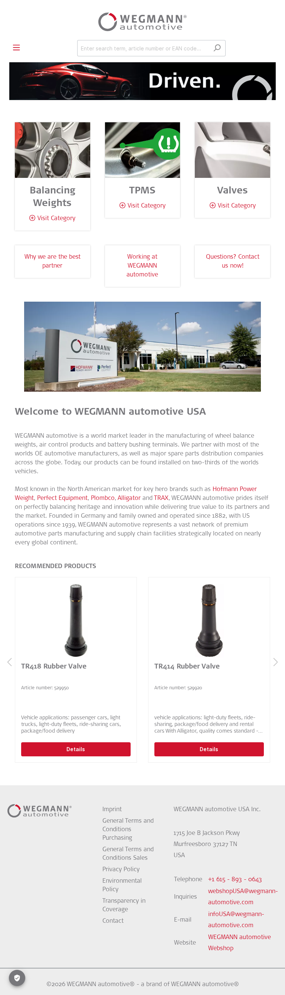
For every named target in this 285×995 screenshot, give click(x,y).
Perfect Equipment (62, 498)
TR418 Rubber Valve (53, 667)
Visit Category (56, 219)
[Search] (217, 48)
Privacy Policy (121, 870)
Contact (113, 921)
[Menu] (16, 48)
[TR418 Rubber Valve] (76, 620)
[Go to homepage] (142, 22)
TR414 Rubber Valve (187, 667)
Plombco (103, 498)
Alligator (129, 498)
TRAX (161, 498)
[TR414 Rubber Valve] (209, 620)
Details (76, 749)
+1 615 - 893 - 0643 (235, 880)
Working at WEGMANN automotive (142, 266)
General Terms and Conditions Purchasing (128, 829)
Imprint (112, 810)
